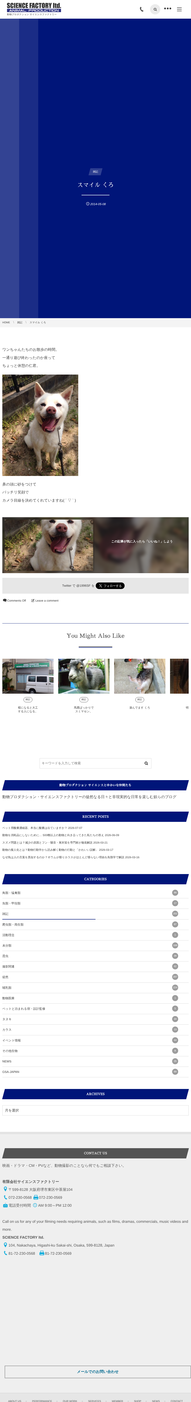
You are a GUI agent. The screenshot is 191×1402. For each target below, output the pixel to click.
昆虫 (89, 956)
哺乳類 (89, 987)
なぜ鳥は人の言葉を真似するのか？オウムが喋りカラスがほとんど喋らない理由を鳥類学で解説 (63, 857)
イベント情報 (89, 1040)
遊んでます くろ (139, 707)
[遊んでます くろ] (139, 676)
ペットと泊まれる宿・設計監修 (89, 1008)
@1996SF (83, 585)
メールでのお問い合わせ (98, 1372)
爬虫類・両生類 (89, 924)
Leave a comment (46, 600)
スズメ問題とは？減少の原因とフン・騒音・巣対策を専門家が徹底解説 (47, 842)
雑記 (28, 699)
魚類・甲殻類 (89, 903)
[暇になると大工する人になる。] (28, 676)
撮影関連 (89, 966)
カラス (89, 1029)
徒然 (89, 977)
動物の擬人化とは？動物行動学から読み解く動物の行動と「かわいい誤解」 (50, 849)
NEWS (89, 1061)
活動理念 (89, 935)
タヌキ (89, 1019)
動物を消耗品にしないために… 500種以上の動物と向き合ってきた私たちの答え (53, 835)
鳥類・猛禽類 (89, 893)
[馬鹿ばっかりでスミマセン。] (83, 676)
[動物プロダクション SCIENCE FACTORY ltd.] (34, 7)
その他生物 (89, 1051)
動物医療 (89, 998)
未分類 (89, 945)
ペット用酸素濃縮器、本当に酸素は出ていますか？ (34, 828)
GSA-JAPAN (89, 1072)
